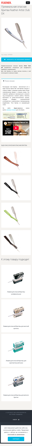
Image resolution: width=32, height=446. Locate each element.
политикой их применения (16, 434)
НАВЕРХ (15, 419)
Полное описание (10, 81)
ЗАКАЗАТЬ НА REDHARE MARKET (17, 288)
